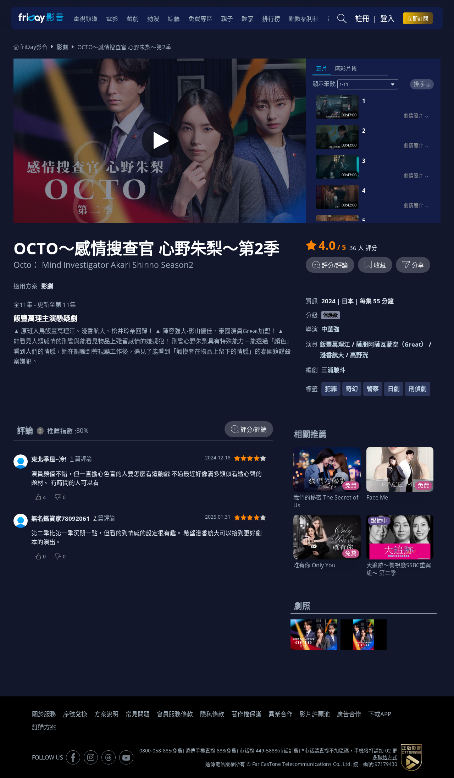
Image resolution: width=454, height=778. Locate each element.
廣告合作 (349, 714)
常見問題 (138, 714)
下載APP (379, 714)
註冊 (362, 18)
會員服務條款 (175, 714)
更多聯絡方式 (384, 754)
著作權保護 (246, 714)
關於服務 (44, 714)
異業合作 (280, 714)
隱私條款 (212, 714)
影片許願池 (315, 714)
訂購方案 (44, 727)
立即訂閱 (417, 18)
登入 (387, 18)
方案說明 (106, 714)
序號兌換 (75, 714)
